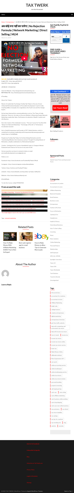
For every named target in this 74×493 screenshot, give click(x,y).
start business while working (59, 399)
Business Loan (5, 196)
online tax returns (56, 375)
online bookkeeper (56, 368)
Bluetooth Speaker (55, 194)
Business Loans (54, 200)
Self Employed (54, 252)
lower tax (54, 348)
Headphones (53, 218)
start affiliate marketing (58, 395)
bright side (54, 306)
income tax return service (58, 345)
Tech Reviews (54, 273)
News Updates (54, 239)
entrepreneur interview (58, 319)
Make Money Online (57, 352)
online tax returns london (58, 379)
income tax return (56, 338)
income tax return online (58, 342)
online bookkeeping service (59, 372)
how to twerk (55, 335)
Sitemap (29, 482)
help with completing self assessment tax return (58, 327)
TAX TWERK (37, 5)
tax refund (65, 409)
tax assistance (55, 409)
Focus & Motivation (55, 211)
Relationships (54, 249)
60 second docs (55, 292)
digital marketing (56, 316)
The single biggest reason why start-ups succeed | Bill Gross (18, 208)
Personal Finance (55, 245)
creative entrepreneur (57, 313)
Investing (53, 232)
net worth (54, 362)
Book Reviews (54, 197)
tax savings (54, 416)
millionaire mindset (56, 355)
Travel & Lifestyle (55, 277)
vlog (65, 422)
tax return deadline (56, 412)
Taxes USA (53, 266)
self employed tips (56, 389)
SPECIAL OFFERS (55, 256)
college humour (55, 309)
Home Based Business (56, 225)
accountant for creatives (58, 296)
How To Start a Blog (55, 228)
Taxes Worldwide (55, 270)
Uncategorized (54, 280)
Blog (28, 456)
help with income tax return (59, 331)
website (53, 426)
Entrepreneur (10, 22)
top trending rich (56, 422)
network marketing (10, 218)
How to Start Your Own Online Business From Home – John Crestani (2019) (22, 200)
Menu (3, 14)
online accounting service (58, 365)
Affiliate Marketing (55, 190)
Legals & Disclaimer (32, 476)
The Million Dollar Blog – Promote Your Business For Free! (17, 192)
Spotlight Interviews (56, 259)
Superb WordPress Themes (35, 491)
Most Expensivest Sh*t (57, 358)
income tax (65, 335)
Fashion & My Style (55, 207)
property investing (56, 385)
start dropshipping (56, 402)
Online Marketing (55, 242)
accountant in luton (56, 299)
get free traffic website (58, 323)
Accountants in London (56, 183)
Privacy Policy (30, 469)
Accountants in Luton (56, 187)
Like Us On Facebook (33, 444)
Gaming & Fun (54, 214)
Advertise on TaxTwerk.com (35, 463)
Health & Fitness (55, 221)
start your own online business (60, 406)
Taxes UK (53, 263)
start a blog (62, 392)
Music (52, 235)
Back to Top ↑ (69, 491)
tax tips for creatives (57, 419)
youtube (61, 426)
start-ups (54, 392)
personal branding (56, 382)
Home (3, 22)
